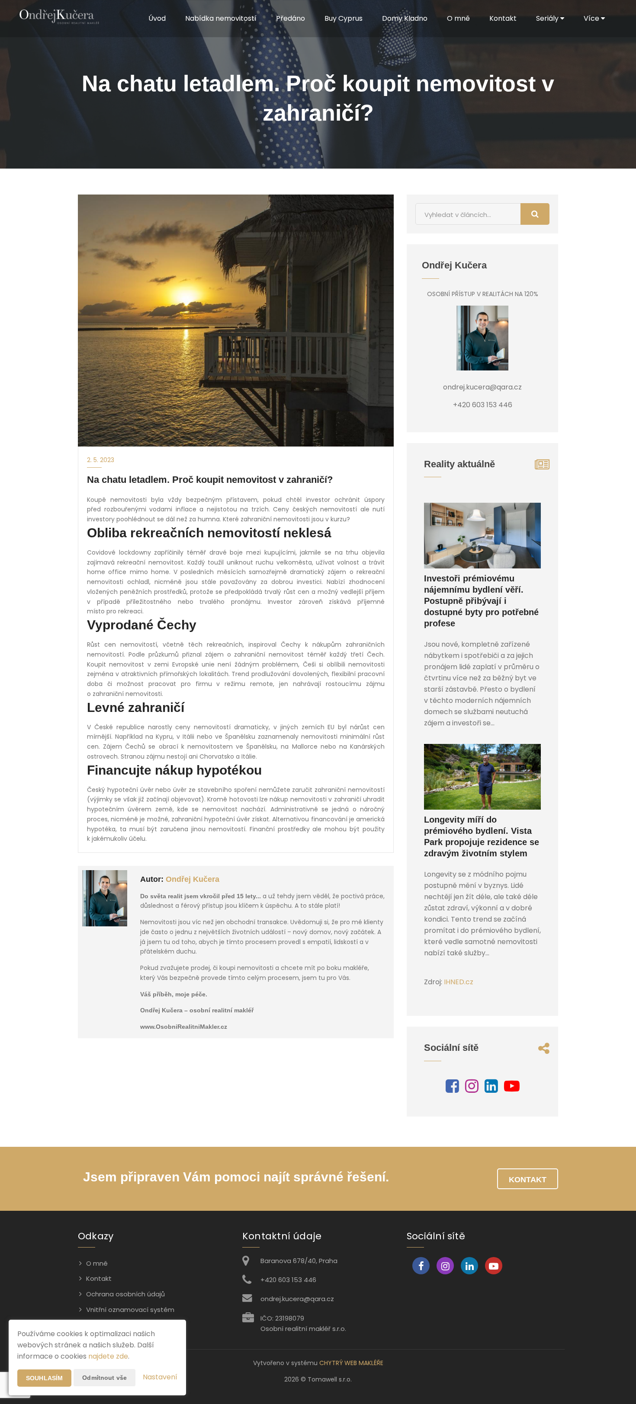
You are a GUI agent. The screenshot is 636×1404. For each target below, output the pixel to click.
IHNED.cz (458, 982)
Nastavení (160, 1377)
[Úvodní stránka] (59, 18)
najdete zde (108, 1356)
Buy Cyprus (343, 18)
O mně (458, 18)
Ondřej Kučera (192, 879)
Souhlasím (44, 1378)
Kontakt (503, 18)
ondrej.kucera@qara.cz (297, 1298)
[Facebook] (452, 1089)
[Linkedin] (491, 1089)
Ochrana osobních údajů (125, 1294)
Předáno (290, 18)
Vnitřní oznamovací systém (130, 1309)
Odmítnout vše (104, 1377)
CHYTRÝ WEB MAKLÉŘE (351, 1363)
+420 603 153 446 (288, 1279)
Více (592, 18)
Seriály (548, 18)
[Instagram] (472, 1089)
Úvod (157, 18)
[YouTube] (512, 1089)
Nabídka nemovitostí (221, 18)
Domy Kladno (404, 18)
